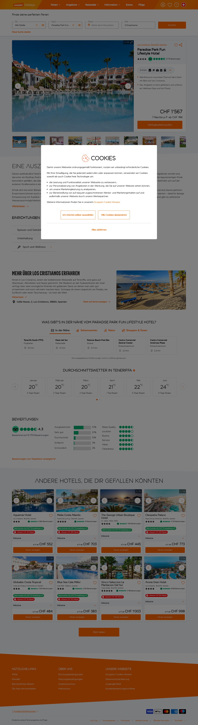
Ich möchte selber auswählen (78, 214)
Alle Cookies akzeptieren (114, 214)
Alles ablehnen (99, 229)
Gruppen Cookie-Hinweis (107, 202)
